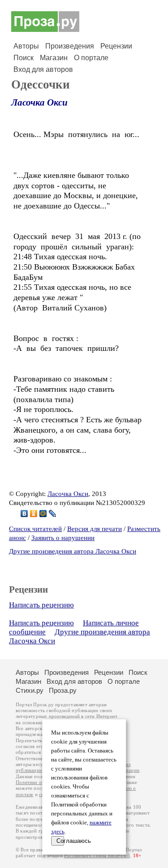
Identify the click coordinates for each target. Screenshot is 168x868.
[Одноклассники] (34, 513)
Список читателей (35, 528)
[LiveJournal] (52, 513)
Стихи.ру (29, 690)
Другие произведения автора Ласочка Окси (72, 551)
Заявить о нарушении (63, 537)
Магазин (54, 58)
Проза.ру (63, 690)
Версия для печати (94, 528)
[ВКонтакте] (24, 513)
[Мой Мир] (43, 513)
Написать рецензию (41, 605)
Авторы (26, 46)
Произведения (69, 46)
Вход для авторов (43, 69)
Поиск (23, 58)
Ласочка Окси (39, 102)
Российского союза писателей (97, 855)
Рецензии (116, 46)
